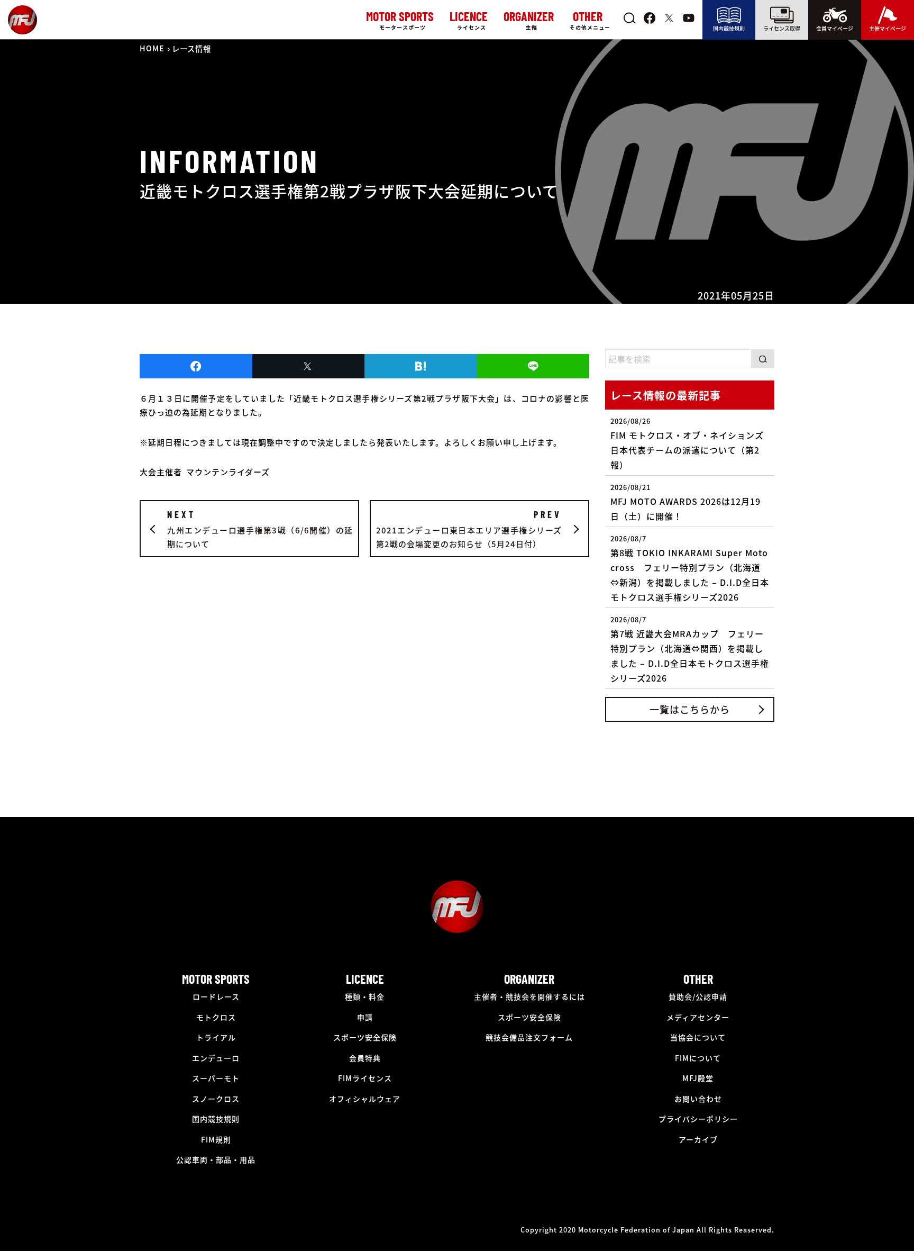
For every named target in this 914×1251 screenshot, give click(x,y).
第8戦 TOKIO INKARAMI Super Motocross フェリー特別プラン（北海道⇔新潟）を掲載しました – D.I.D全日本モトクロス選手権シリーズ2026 (689, 568)
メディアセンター (697, 1017)
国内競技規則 (729, 28)
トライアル (216, 1037)
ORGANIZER (529, 978)
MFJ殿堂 (698, 1078)
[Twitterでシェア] (308, 366)
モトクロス (216, 1017)
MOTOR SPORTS (216, 978)
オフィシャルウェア (364, 1098)
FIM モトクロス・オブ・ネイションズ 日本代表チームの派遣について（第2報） (687, 443)
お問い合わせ (698, 1098)
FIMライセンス (365, 1078)
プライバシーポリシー (698, 1118)
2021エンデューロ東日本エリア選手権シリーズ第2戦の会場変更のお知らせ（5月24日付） (469, 529)
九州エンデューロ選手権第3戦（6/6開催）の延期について (260, 529)
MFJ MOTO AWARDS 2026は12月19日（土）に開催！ (685, 502)
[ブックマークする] (420, 366)
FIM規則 (216, 1139)
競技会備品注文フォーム (529, 1037)
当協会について (698, 1037)
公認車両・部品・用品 (215, 1159)
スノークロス (216, 1098)
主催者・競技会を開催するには (529, 996)
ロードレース (216, 996)
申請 (365, 1017)
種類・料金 (365, 996)
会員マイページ (834, 28)
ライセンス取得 (781, 28)
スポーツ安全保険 (365, 1037)
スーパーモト (216, 1078)
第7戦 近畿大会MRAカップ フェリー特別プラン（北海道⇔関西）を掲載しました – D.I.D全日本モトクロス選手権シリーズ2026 (689, 649)
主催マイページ (887, 28)
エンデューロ (216, 1058)
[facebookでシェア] (196, 366)
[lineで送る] (533, 366)
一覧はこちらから (690, 709)
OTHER (698, 978)
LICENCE (365, 978)
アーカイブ (698, 1139)
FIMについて (698, 1058)
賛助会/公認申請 (698, 996)
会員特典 (365, 1058)
